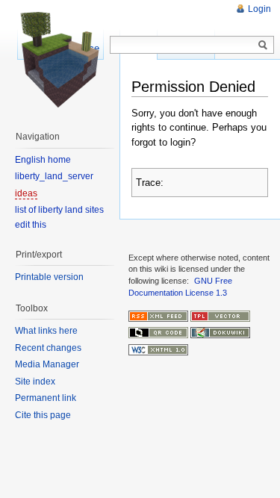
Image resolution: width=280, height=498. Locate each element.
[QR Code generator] (158, 332)
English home (43, 160)
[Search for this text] (262, 46)
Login (259, 9)
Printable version (49, 277)
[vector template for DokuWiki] (220, 315)
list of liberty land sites (59, 210)
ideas (26, 193)
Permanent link (45, 398)
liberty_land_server (54, 176)
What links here (46, 331)
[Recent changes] (158, 315)
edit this (30, 225)
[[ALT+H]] (59, 59)
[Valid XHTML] (158, 348)
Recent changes (48, 348)
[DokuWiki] (220, 332)
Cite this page (43, 415)
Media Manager (47, 364)
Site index (35, 381)
